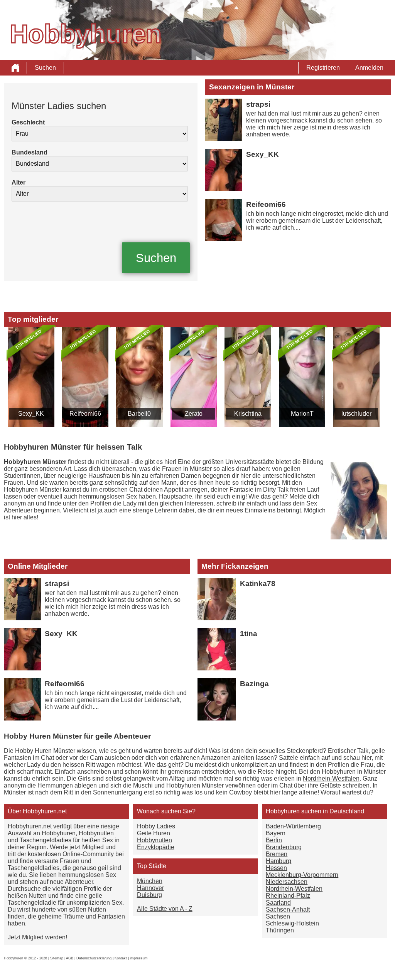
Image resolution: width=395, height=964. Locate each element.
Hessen (276, 868)
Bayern (275, 833)
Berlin (274, 840)
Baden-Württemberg (293, 826)
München (149, 881)
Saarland (278, 902)
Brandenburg (284, 847)
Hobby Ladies (156, 826)
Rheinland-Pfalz (288, 895)
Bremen (276, 854)
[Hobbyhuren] (15, 68)
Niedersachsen (286, 881)
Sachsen (278, 916)
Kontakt (121, 958)
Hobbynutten (154, 840)
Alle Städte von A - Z (164, 908)
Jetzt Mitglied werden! (37, 937)
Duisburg (149, 895)
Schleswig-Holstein (292, 923)
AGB (69, 958)
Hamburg (278, 861)
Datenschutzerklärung (93, 958)
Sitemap (56, 958)
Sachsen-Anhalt (288, 909)
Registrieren (323, 67)
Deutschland (346, 811)
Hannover (150, 888)
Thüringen (280, 930)
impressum (139, 958)
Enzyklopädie (155, 847)
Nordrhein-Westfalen (331, 778)
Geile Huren (153, 833)
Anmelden (369, 67)
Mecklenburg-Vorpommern (302, 875)
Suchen (45, 67)
